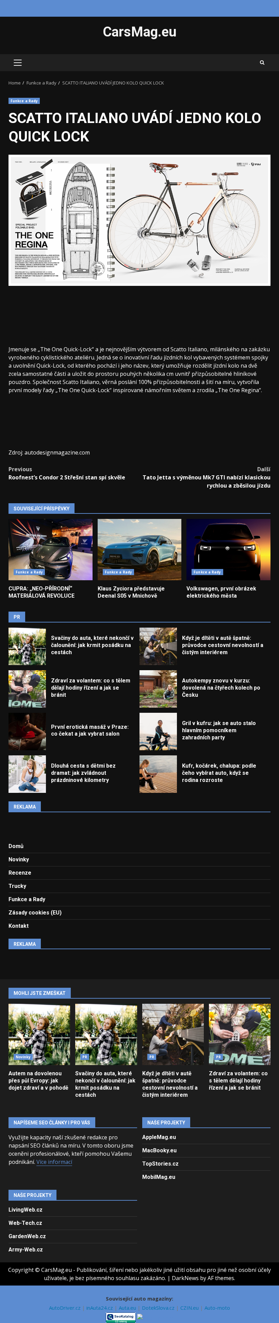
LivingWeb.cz (26, 1209)
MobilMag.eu (158, 1177)
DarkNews (185, 1278)
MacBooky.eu (159, 1150)
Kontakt (19, 926)
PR (84, 1057)
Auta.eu (128, 1307)
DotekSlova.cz (159, 1307)
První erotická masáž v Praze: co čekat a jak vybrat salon (27, 731)
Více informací (54, 1162)
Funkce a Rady (24, 100)
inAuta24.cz (100, 1307)
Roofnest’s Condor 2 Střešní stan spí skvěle (67, 473)
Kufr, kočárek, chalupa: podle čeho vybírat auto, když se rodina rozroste (158, 774)
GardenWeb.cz (27, 1236)
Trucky (17, 886)
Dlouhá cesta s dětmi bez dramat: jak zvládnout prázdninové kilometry (27, 774)
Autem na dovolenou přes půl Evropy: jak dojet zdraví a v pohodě (39, 1034)
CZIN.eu (190, 1307)
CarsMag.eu (140, 32)
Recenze (20, 873)
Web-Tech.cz (25, 1223)
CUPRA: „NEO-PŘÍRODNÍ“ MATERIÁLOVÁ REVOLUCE (51, 549)
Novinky (19, 859)
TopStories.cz (160, 1163)
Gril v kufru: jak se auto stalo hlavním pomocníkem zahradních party (158, 731)
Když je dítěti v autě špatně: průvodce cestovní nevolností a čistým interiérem (158, 646)
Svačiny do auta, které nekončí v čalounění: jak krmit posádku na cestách (27, 646)
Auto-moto (217, 1307)
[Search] (262, 62)
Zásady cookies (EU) (35, 912)
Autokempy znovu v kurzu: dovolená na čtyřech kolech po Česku (158, 689)
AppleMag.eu (159, 1137)
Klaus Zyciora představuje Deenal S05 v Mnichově (140, 549)
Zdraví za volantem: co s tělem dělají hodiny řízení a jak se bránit (27, 689)
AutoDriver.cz (65, 1307)
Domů (16, 846)
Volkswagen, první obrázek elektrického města (228, 549)
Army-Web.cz (26, 1249)
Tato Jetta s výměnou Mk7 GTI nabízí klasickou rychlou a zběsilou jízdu (206, 477)
